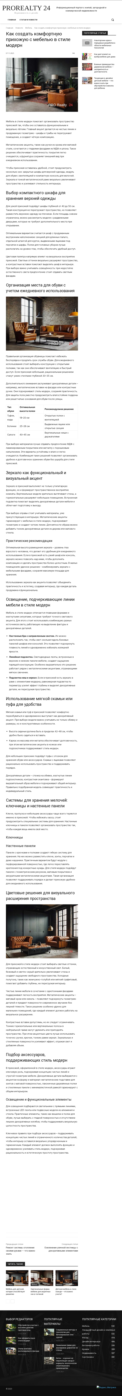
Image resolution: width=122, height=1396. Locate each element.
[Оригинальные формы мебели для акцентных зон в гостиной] (42, 1278)
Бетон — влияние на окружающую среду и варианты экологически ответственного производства (66, 1363)
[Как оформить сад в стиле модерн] (11, 1340)
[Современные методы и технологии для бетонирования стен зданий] (49, 1332)
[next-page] (12, 1301)
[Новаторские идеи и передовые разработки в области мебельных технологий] (87, 42)
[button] (112, 19)
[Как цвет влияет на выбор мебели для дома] (87, 56)
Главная (9, 28)
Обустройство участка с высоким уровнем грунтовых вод (28, 1327)
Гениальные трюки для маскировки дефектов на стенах (67, 1347)
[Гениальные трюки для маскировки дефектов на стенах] (49, 1347)
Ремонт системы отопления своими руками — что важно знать (20, 1250)
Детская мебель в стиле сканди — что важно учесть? (65, 1291)
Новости (19, 28)
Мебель (28, 28)
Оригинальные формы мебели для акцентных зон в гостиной (40, 1291)
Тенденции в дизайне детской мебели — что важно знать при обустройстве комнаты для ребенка (104, 83)
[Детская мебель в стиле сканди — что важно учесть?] (66, 1278)
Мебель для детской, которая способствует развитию (15, 1291)
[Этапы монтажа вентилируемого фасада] (11, 1351)
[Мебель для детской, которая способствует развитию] (17, 1278)
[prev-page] (8, 1301)
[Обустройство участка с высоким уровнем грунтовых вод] (11, 1327)
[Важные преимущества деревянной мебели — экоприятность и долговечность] (87, 66)
